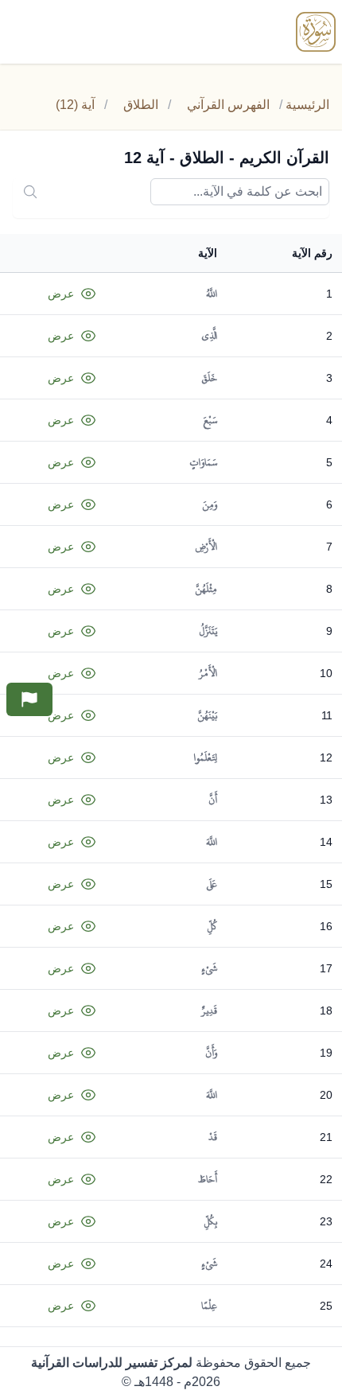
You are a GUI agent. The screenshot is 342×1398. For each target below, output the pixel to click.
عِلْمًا (209, 1306)
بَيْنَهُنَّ (207, 715)
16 (326, 926)
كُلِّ (212, 926)
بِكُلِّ (210, 1221)
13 (326, 799)
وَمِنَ (209, 504)
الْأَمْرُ (208, 673)
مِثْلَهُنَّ (206, 589)
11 (326, 715)
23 (326, 1221)
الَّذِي (209, 336)
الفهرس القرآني (228, 104)
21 (326, 1137)
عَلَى (211, 884)
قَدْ (212, 1137)
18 (326, 1010)
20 (326, 1094)
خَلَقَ (209, 378)
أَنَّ (212, 800)
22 (326, 1179)
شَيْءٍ (209, 968)
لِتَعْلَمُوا (205, 757)
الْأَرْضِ (206, 547)
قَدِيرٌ (209, 1010)
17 (326, 968)
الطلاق (140, 104)
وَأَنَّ (211, 1053)
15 (326, 884)
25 (326, 1305)
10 (326, 673)
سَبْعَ (210, 420)
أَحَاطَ (207, 1179)
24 (326, 1263)
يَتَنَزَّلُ (208, 631)
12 (326, 757)
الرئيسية (307, 104)
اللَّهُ (211, 294)
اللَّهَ (211, 842)
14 (326, 841)
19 (326, 1052)
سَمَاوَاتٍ (203, 462)
